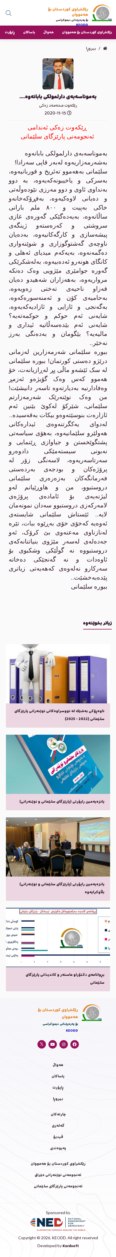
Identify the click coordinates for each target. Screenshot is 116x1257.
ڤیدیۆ (58, 1137)
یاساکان (29, 32)
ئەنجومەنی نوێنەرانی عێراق (58, 1175)
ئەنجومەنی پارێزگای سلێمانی (58, 1186)
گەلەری (58, 1126)
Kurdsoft (71, 1246)
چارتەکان (58, 1114)
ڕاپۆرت (10, 32)
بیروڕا (58, 1099)
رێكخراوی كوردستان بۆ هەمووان (87, 32)
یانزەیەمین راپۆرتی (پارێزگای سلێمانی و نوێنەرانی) (61, 802)
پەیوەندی (58, 1148)
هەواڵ (48, 32)
